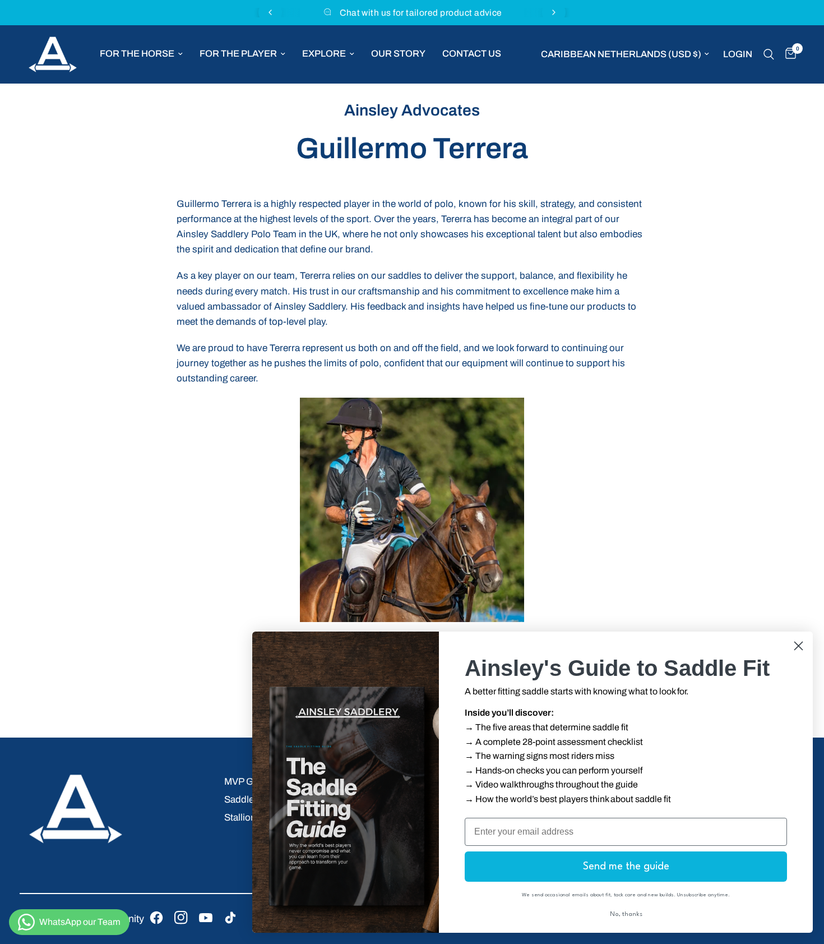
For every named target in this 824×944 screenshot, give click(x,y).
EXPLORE (324, 53)
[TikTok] (230, 917)
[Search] (769, 54)
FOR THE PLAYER (238, 53)
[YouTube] (205, 917)
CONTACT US (471, 53)
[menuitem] (141, 54)
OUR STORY (398, 53)
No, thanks (626, 914)
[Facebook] (156, 917)
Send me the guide (626, 867)
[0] (788, 54)
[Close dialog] (798, 646)
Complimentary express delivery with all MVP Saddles (433, 12)
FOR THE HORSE (137, 53)
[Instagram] (181, 917)
